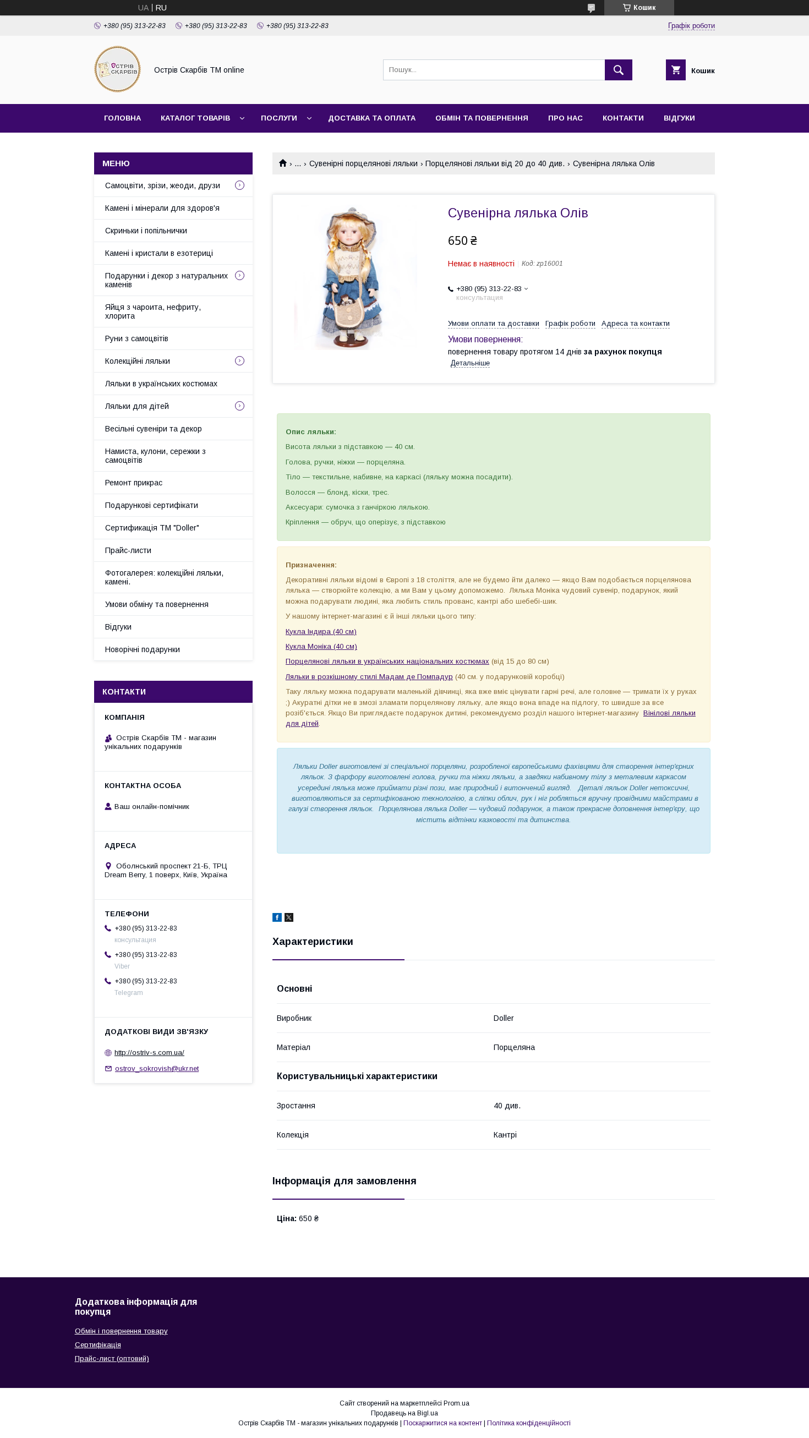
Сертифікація (98, 1345)
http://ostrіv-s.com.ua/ (149, 1052)
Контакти (623, 118)
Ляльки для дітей (137, 406)
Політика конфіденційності (529, 1423)
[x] (289, 919)
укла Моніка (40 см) (323, 646)
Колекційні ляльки (137, 361)
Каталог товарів (195, 118)
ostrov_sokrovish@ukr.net (157, 1068)
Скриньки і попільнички (146, 230)
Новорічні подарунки (142, 649)
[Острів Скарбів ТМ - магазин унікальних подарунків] (117, 89)
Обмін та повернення (481, 118)
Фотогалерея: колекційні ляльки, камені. (164, 577)
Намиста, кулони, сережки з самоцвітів (155, 455)
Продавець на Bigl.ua (404, 1413)
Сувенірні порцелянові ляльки (363, 163)
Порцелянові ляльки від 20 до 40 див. (495, 163)
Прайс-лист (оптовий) (112, 1358)
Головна (122, 118)
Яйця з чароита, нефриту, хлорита (153, 311)
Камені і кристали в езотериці (159, 253)
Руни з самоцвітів (136, 338)
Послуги (279, 118)
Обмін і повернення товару (121, 1331)
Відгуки (679, 118)
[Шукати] (618, 69)
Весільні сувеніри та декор (153, 428)
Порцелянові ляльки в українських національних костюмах (387, 661)
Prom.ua (456, 1403)
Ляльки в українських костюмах (161, 383)
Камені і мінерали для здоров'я (162, 208)
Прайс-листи (128, 550)
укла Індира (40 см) (323, 631)
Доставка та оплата (372, 118)
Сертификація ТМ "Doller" (152, 527)
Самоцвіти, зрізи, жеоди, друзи (162, 185)
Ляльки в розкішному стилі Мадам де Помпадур (369, 676)
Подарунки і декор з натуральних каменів (166, 280)
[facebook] (277, 919)
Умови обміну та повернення (157, 604)
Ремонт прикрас (133, 482)
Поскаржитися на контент (442, 1423)
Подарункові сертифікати (151, 505)
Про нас (565, 118)
